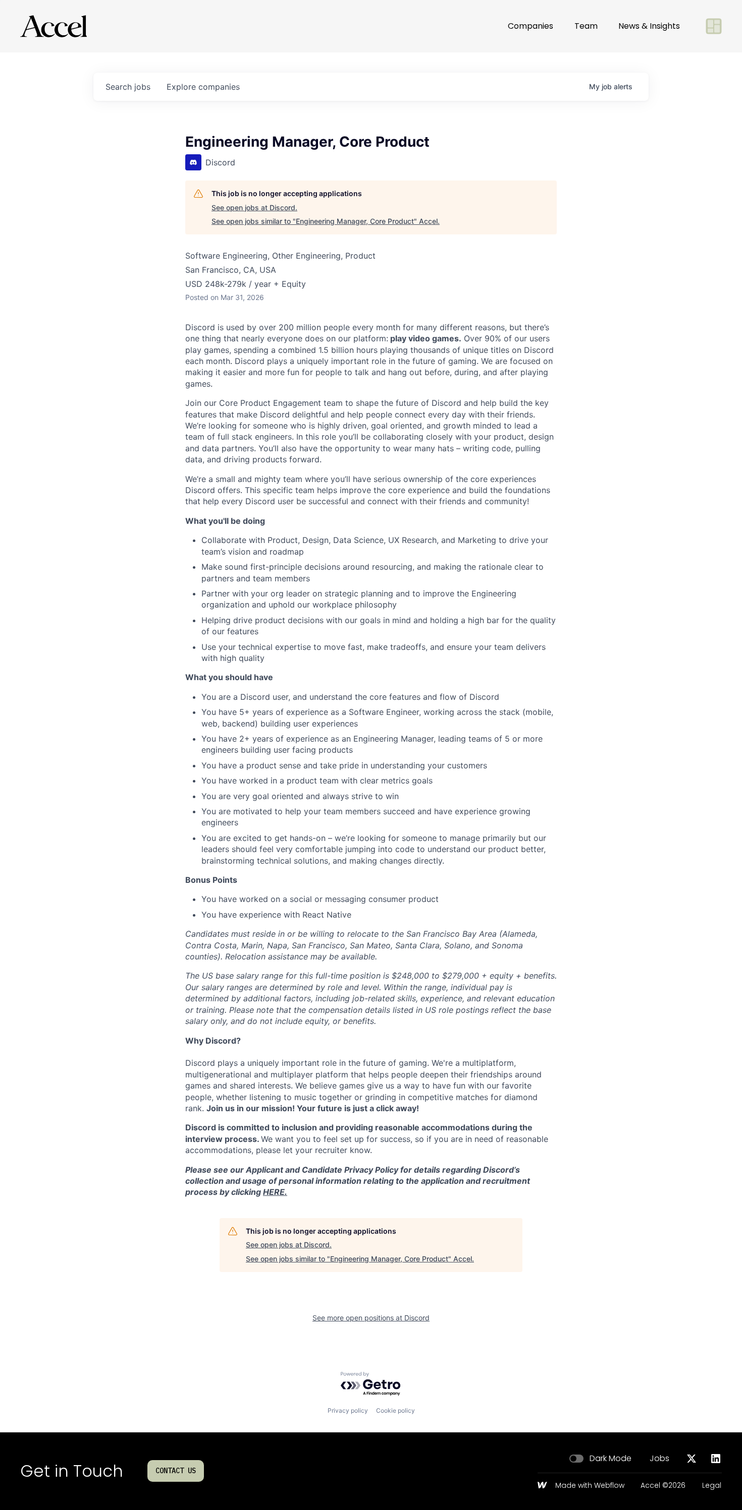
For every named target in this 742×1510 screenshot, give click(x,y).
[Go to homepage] (53, 26)
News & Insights (649, 26)
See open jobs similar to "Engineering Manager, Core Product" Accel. (325, 221)
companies (203, 87)
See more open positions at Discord (371, 1317)
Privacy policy (348, 1410)
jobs (127, 87)
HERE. (275, 1192)
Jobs (659, 1459)
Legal (711, 1485)
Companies (530, 26)
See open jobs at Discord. (254, 207)
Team (586, 26)
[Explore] (714, 26)
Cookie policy (395, 1410)
